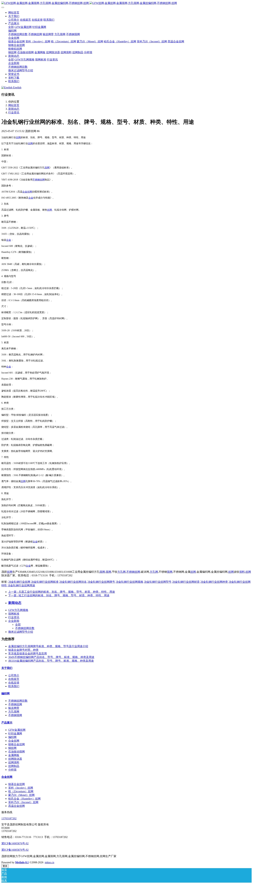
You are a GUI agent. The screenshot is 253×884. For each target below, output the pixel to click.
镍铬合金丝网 (16, 744)
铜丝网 (12, 747)
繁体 (5, 866)
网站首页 (13, 12)
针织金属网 (15, 733)
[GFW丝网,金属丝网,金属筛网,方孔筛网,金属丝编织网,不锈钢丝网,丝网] (126, 3)
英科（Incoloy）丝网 (20, 787)
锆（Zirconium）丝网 (20, 791)
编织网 (5, 693)
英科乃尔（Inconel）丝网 (23, 802)
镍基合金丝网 (16, 784)
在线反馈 (13, 682)
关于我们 (6, 667)
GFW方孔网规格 (18, 610)
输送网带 (13, 707)
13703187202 (9, 818)
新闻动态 (13, 108)
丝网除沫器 (15, 758)
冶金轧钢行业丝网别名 (73, 581)
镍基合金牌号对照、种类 (23, 649)
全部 (11, 27)
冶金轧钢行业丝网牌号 (101, 581)
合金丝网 (13, 740)
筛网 (47, 167)
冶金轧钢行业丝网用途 (21, 585)
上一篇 (61, 591)
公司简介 (13, 675)
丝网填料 (13, 762)
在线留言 (13, 679)
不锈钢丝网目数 (24, 628)
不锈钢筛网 (15, 715)
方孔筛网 (13, 711)
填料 (242, 571)
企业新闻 (13, 620)
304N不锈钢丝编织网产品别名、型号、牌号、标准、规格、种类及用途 (51, 657)
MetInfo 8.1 (22, 862)
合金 (24, 191)
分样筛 (12, 769)
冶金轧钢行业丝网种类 (214, 581)
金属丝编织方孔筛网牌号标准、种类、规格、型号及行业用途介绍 (48, 646)
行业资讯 (13, 112)
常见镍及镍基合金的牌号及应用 (27, 653)
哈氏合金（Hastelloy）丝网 (24, 798)
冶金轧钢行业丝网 (19, 581)
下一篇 (58, 595)
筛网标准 (13, 613)
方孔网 (121, 571)
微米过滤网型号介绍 (20, 631)
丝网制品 (13, 766)
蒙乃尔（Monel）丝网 (21, 795)
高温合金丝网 (16, 805)
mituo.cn (49, 862)
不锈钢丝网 (39, 179)
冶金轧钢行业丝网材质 (186, 581)
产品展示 (6, 722)
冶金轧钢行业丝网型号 (157, 581)
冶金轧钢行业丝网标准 (45, 581)
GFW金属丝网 (16, 729)
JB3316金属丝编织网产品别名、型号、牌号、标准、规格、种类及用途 (51, 660)
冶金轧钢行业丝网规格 (129, 581)
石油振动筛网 (16, 751)
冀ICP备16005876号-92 (15, 843)
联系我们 (13, 686)
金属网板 (13, 755)
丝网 (18, 137)
